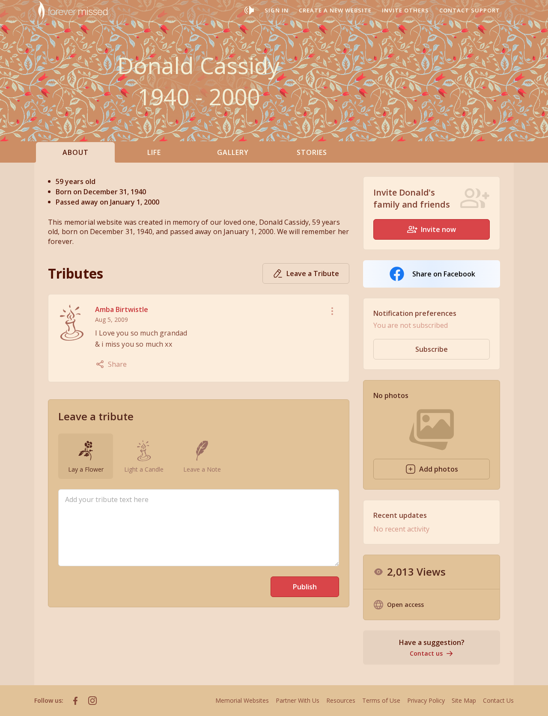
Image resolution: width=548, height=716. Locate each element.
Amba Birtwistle (121, 309)
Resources (340, 700)
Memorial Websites (242, 700)
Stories (312, 152)
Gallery (233, 152)
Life (154, 152)
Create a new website (335, 10)
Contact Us (498, 700)
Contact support (469, 10)
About (76, 152)
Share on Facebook (443, 274)
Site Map (464, 700)
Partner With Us (297, 700)
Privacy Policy (426, 700)
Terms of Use (381, 700)
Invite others (405, 10)
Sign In (277, 10)
